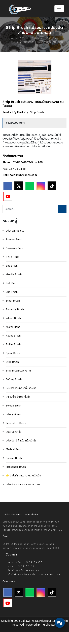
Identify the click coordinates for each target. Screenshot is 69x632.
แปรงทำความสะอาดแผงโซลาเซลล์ (23, 484)
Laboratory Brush (16, 423)
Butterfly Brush (15, 309)
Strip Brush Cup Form (18, 371)
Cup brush (12, 292)
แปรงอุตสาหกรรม (15, 231)
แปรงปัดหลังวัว (13, 432)
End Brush (12, 266)
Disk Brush (12, 283)
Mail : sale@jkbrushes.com (20, 175)
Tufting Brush (14, 379)
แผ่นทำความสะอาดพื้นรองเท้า (21, 388)
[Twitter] (19, 186)
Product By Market (32, 38)
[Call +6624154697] (60, 613)
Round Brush (13, 336)
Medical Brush (14, 449)
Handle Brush (14, 274)
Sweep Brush (13, 406)
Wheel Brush (13, 318)
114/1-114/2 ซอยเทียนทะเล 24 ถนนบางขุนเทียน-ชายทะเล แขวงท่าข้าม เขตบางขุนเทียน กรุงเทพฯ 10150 (31, 546)
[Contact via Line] (60, 603)
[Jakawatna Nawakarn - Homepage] (20, 9)
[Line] (30, 186)
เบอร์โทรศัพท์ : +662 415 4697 (25, 562)
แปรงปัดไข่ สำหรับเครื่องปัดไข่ (21, 441)
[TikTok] (52, 186)
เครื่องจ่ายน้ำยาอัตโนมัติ (18, 397)
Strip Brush (53, 38)
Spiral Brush (13, 353)
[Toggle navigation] (59, 8)
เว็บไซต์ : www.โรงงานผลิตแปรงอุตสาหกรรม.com (34, 574)
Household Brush (16, 467)
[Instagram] (41, 186)
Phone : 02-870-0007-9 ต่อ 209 (23, 162)
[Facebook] (8, 186)
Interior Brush (14, 239)
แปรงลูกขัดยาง (13, 414)
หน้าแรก (14, 38)
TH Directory (49, 625)
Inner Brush (13, 301)
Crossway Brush (15, 248)
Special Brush (14, 458)
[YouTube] (8, 196)
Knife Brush (12, 257)
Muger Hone (13, 327)
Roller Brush (13, 344)
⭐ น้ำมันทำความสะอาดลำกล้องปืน (23, 476)
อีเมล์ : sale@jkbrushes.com (24, 570)
